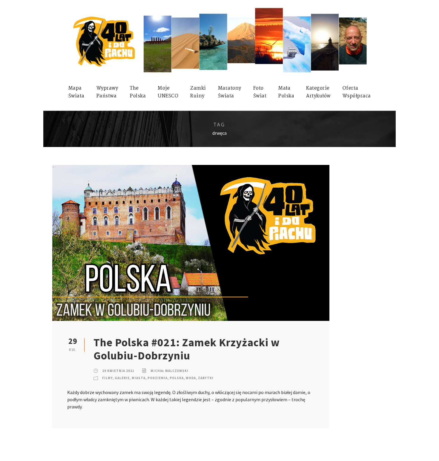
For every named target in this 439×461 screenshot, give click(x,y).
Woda (191, 378)
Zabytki (206, 378)
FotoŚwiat (260, 92)
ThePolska (138, 92)
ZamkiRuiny (198, 92)
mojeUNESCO (168, 92)
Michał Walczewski (169, 371)
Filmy (107, 378)
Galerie (122, 378)
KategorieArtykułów (318, 92)
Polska (177, 378)
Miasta (138, 378)
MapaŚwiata (76, 92)
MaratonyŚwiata (229, 92)
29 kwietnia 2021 (118, 371)
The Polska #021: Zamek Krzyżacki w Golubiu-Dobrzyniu (186, 349)
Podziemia (158, 378)
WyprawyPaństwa (107, 92)
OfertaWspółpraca (357, 92)
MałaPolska (286, 92)
